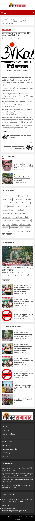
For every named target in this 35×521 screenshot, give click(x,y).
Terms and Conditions (8, 434)
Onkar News (6, 38)
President (20, 210)
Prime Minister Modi (20, 213)
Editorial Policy (6, 445)
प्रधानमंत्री (5, 228)
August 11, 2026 (19, 170)
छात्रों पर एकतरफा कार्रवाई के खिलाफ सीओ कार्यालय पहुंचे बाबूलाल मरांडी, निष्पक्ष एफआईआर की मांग (23, 289)
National (12, 263)
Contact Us (5, 456)
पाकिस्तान (22, 224)
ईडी (27, 217)
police (12, 210)
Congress (28, 199)
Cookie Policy (6, 453)
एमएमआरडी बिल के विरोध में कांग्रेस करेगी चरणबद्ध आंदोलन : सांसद (23, 302)
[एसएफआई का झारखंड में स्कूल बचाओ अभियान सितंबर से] (7, 399)
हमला (26, 128)
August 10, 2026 (19, 183)
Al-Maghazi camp (10, 125)
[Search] (33, 12)
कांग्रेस (4, 221)
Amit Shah (6, 196)
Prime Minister (7, 213)
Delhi (17, 203)
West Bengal (6, 217)
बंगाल (21, 228)
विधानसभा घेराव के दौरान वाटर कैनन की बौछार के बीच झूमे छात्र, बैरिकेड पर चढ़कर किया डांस (23, 179)
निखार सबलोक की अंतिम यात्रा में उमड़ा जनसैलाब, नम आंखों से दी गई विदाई (23, 335)
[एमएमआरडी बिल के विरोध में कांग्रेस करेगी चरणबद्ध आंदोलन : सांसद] (7, 302)
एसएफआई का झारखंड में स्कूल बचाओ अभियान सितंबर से (23, 400)
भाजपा (9, 231)
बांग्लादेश (27, 228)
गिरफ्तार (17, 221)
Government (26, 203)
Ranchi (18, 263)
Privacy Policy (6, 430)
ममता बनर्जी (20, 231)
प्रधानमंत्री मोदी (14, 228)
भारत (14, 231)
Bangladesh (23, 196)
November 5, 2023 (16, 38)
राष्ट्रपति (9, 235)
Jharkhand (11, 206)
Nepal (27, 206)
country (5, 203)
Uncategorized (6, 29)
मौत (3, 235)
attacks (17, 125)
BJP (10, 199)
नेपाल (8, 224)
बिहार (4, 231)
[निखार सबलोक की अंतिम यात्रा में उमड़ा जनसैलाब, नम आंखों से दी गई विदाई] (17, 256)
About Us (4, 426)
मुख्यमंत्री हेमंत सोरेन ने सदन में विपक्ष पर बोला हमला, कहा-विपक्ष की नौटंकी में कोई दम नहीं (23, 166)
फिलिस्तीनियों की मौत (19, 128)
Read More (6, 281)
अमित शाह (15, 217)
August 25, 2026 (16, 272)
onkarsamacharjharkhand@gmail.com (14, 511)
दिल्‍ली (29, 221)
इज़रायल (12, 128)
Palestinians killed (28, 125)
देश (3, 224)
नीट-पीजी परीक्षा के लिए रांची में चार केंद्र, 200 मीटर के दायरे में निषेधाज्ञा (23, 315)
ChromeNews (25, 517)
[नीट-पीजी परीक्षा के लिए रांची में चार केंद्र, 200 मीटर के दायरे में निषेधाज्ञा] (7, 315)
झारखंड (23, 221)
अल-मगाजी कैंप (6, 128)
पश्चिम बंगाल (15, 224)
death (12, 203)
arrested (14, 196)
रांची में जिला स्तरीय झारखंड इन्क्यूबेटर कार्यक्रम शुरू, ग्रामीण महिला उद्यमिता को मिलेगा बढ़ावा (23, 387)
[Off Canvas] (2, 12)
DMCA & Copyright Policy (10, 449)
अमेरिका (22, 217)
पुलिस (28, 224)
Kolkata (20, 206)
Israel (22, 125)
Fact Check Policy (7, 441)
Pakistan (5, 210)
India (4, 206)
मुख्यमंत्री (28, 231)
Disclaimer (5, 438)
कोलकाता (10, 221)
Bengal (5, 199)
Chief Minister (18, 199)
